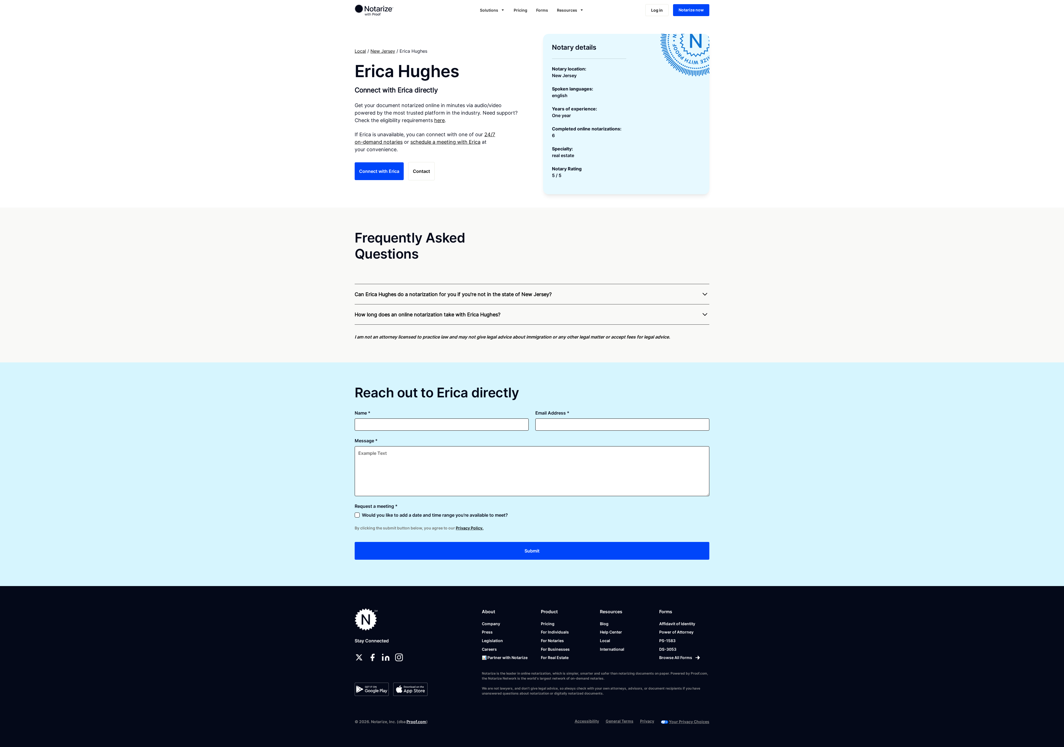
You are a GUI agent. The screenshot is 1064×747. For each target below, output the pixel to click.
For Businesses (555, 649)
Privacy (647, 721)
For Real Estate (555, 657)
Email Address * (552, 413)
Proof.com (416, 721)
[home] (392, 10)
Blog (604, 623)
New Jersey (382, 51)
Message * (366, 440)
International (612, 649)
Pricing (520, 10)
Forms (542, 10)
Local (360, 51)
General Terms (619, 721)
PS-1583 (667, 640)
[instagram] (399, 657)
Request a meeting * (376, 506)
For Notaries (552, 640)
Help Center (611, 632)
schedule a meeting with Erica (445, 142)
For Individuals (555, 632)
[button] (492, 10)
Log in (657, 10)
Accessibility (587, 721)
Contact (421, 171)
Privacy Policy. (470, 528)
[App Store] (410, 689)
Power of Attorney (676, 632)
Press (487, 632)
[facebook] (372, 657)
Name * (362, 413)
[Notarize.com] (366, 619)
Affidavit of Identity (677, 623)
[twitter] (359, 657)
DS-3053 (667, 649)
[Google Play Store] (372, 689)
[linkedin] (385, 657)
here (439, 120)
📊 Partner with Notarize (505, 657)
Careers (489, 649)
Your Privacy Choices (689, 721)
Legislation (492, 640)
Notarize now (691, 9)
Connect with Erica (379, 171)
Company (491, 623)
